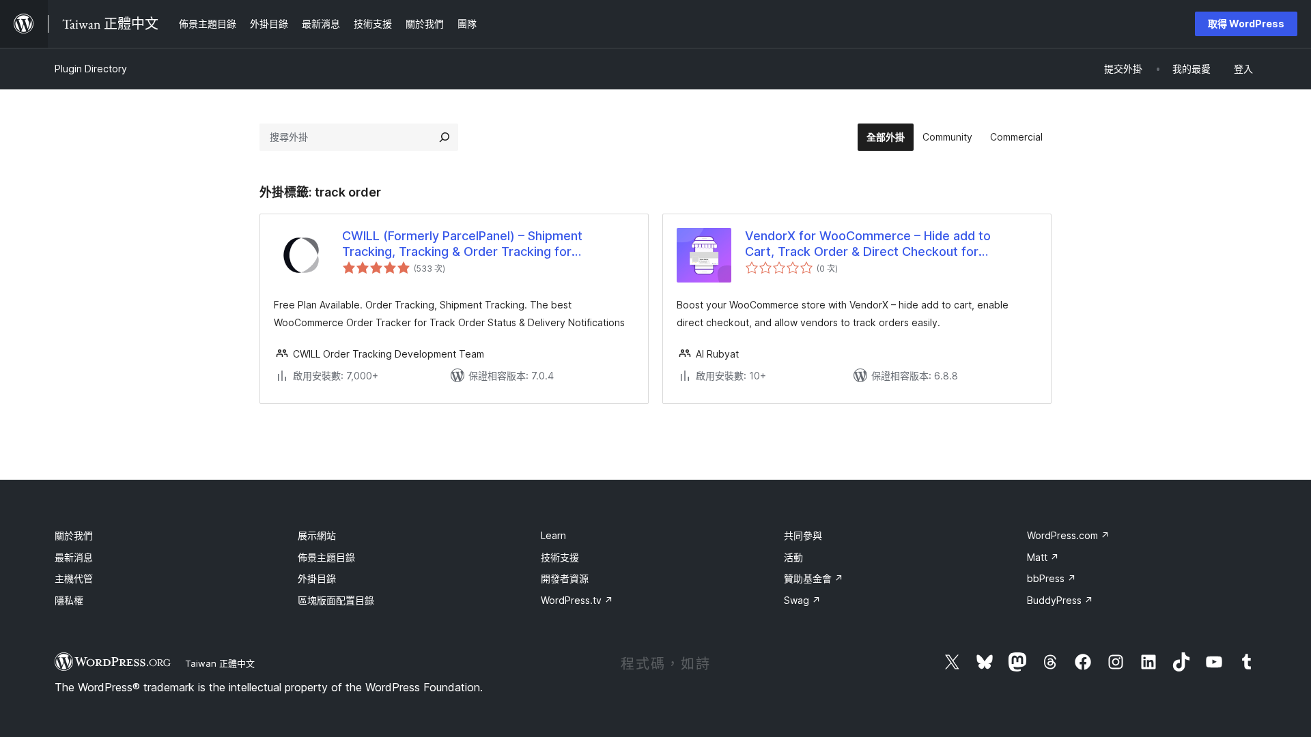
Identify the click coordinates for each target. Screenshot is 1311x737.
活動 (793, 557)
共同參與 (803, 535)
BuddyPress (1060, 600)
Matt (1043, 557)
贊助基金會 (813, 578)
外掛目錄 (317, 578)
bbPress (1051, 578)
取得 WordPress (1246, 23)
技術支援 (560, 557)
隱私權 (69, 600)
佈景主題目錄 (326, 557)
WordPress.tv (577, 600)
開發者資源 (565, 578)
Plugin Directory (91, 68)
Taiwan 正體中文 (220, 663)
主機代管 (74, 578)
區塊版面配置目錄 (336, 600)
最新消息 (74, 557)
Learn (553, 535)
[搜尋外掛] (444, 137)
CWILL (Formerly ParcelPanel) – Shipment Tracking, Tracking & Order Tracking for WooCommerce (462, 244)
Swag (802, 600)
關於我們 (74, 535)
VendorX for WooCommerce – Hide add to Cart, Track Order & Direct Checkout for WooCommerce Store (868, 244)
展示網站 (317, 535)
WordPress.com (1068, 535)
